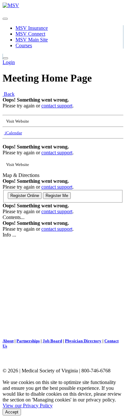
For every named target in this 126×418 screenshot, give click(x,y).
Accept (11, 412)
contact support (56, 105)
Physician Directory (83, 340)
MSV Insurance (32, 28)
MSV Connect (30, 34)
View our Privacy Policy (28, 405)
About (8, 340)
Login (9, 62)
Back (9, 94)
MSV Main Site (32, 39)
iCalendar (13, 132)
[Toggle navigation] (5, 19)
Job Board (52, 340)
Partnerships (28, 340)
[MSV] (11, 5)
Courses (24, 45)
